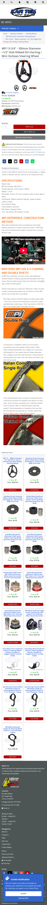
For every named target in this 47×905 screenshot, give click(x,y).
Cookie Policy (33, 888)
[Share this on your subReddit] (27, 161)
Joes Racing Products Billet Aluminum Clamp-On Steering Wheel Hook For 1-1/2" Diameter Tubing (12, 689)
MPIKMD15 (12, 490)
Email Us (6, 808)
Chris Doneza (13, 903)
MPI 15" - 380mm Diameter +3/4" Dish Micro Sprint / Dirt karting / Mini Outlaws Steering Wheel (12, 460)
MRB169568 (13, 528)
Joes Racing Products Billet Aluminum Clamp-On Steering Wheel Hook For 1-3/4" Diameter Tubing (34, 689)
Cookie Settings (7, 847)
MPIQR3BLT (34, 642)
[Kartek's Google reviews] (21, 873)
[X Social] (10, 873)
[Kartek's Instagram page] (15, 873)
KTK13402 (12, 566)
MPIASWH (12, 757)
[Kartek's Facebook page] (4, 873)
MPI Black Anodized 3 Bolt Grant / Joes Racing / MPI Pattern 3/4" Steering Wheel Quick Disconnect (34, 613)
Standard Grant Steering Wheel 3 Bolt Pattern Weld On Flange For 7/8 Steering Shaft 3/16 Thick (12, 498)
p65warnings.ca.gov (31, 147)
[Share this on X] (10, 161)
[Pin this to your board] (21, 161)
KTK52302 (34, 528)
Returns (4, 851)
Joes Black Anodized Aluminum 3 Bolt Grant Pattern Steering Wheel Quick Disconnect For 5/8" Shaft (12, 537)
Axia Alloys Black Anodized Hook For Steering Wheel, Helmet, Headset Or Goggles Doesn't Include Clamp (34, 652)
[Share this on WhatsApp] (32, 161)
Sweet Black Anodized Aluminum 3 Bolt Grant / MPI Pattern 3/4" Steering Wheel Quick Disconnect (12, 613)
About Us (4, 832)
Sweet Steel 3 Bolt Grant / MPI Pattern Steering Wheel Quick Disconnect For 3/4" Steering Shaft (12, 575)
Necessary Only (23, 898)
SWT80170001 (12, 604)
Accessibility (7, 860)
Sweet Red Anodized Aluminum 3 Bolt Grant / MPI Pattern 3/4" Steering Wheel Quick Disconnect (34, 575)
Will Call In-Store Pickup (24, 137)
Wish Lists (5, 841)
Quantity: (5, 123)
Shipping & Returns (8, 857)
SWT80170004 (34, 604)
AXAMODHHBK (34, 681)
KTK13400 (34, 566)
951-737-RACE (37, 152)
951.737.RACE (16, 802)
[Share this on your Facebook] (4, 161)
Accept (23, 893)
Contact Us (5, 835)
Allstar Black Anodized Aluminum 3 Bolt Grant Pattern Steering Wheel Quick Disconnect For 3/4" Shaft (34, 499)
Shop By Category (9, 28)
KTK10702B (12, 719)
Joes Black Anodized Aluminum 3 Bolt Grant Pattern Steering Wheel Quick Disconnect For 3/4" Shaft (34, 537)
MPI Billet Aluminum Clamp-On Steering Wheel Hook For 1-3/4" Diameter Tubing (12, 729)
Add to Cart (29, 127)
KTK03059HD (34, 490)
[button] (20, 2)
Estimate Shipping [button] (12, 92)
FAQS (3, 838)
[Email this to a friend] (16, 161)
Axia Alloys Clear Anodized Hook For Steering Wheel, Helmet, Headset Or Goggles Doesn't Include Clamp (12, 652)
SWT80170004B (12, 642)
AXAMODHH (13, 681)
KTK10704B (34, 719)
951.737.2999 (15, 805)
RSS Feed (6, 863)
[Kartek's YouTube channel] (27, 873)
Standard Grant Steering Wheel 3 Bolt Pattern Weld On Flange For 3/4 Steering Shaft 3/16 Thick (34, 460)
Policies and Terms (7, 854)
